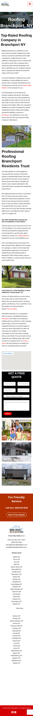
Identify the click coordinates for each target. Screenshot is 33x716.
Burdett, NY (16, 579)
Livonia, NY (16, 646)
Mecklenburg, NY (16, 655)
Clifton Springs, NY (16, 589)
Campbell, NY (16, 582)
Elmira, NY (16, 596)
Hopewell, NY (16, 631)
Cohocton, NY (16, 591)
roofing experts (23, 235)
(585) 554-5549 (21, 508)
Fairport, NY (16, 599)
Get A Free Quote (16, 515)
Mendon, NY (16, 658)
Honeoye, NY (16, 628)
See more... (20, 608)
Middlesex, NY (16, 660)
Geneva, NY (16, 616)
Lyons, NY (16, 648)
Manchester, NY (16, 651)
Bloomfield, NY (16, 569)
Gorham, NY (17, 618)
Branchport (5, 115)
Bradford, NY (16, 572)
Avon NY (16, 562)
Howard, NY (16, 636)
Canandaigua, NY (16, 584)
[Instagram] (15, 712)
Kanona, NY (16, 641)
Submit (7, 414)
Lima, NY (16, 643)
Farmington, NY (16, 601)
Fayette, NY (16, 604)
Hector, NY (16, 623)
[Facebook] (12, 712)
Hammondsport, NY (16, 621)
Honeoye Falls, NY (16, 626)
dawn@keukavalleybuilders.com (16, 545)
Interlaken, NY (16, 638)
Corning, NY (16, 594)
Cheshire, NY (16, 587)
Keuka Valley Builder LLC (13, 708)
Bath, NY (16, 564)
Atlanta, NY (16, 557)
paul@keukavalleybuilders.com (16, 547)
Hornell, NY (16, 633)
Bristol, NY (16, 577)
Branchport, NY (17, 574)
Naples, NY (16, 663)
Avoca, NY (16, 559)
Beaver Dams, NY (16, 567)
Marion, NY (16, 653)
